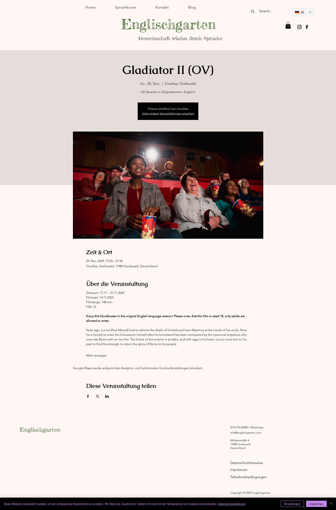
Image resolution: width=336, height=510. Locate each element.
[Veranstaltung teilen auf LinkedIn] (107, 396)
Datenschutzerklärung (231, 504)
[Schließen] (331, 504)
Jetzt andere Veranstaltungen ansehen (168, 113)
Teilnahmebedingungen (248, 477)
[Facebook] (307, 27)
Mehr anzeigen (96, 355)
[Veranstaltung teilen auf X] (97, 396)
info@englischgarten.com (245, 432)
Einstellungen (292, 504)
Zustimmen (316, 504)
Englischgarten (40, 429)
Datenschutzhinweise (246, 463)
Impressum (238, 470)
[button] (288, 25)
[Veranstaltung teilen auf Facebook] (88, 396)
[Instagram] (299, 27)
